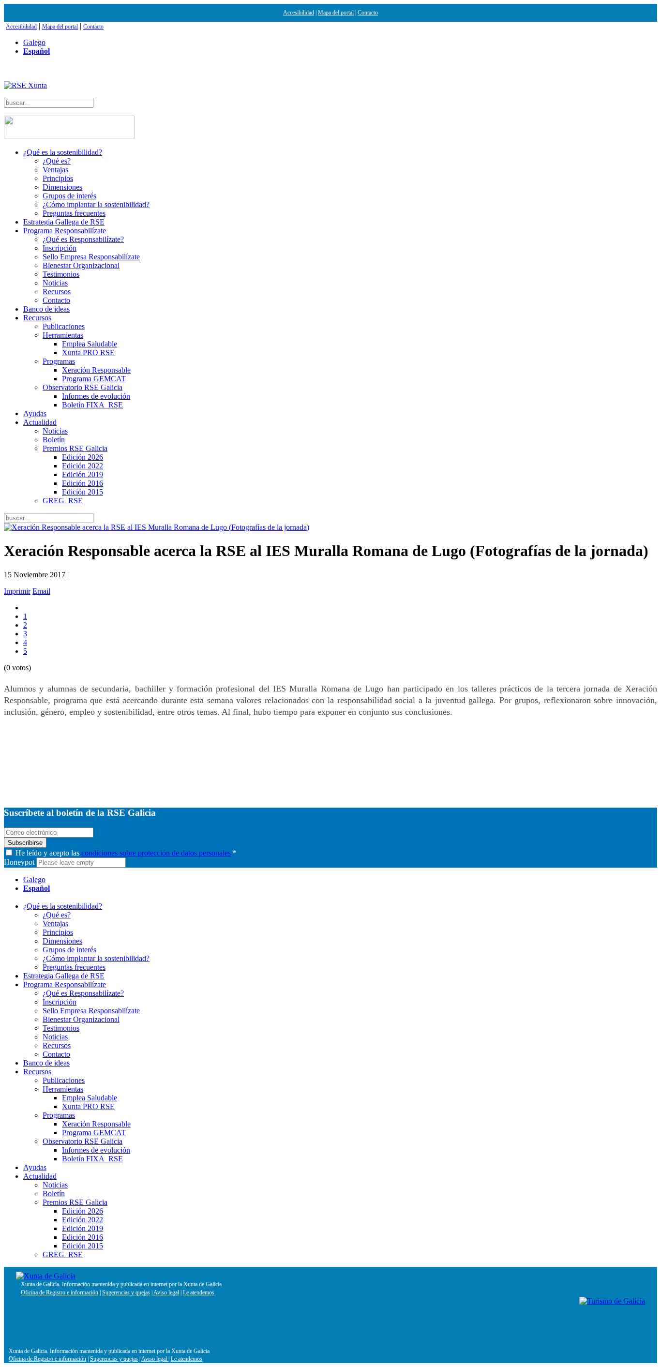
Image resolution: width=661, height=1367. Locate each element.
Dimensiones (62, 187)
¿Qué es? (57, 161)
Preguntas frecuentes (74, 213)
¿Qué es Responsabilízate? (83, 239)
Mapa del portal (336, 12)
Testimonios (61, 274)
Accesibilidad (298, 12)
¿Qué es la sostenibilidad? (62, 152)
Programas (59, 361)
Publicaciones (64, 326)
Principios (58, 178)
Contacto (368, 12)
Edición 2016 (82, 483)
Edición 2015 (82, 492)
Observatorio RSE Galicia (82, 387)
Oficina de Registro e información (59, 1292)
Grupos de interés (69, 196)
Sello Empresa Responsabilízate (91, 257)
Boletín (54, 440)
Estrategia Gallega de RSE (64, 222)
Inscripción (59, 248)
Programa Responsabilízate (64, 230)
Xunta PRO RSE (88, 352)
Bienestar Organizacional (81, 265)
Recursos (57, 291)
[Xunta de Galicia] (45, 1276)
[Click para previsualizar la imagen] (330, 527)
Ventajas (55, 169)
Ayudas (34, 413)
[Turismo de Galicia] (612, 1301)
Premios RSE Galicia (75, 448)
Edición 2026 (82, 457)
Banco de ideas (46, 309)
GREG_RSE (63, 500)
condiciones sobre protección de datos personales (156, 853)
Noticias (55, 283)
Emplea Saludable (89, 344)
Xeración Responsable (96, 370)
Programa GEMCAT (94, 379)
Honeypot (19, 862)
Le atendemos (198, 1292)
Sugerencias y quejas (126, 1292)
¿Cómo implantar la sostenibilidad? (96, 204)
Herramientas (63, 335)
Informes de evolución (96, 396)
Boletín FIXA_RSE (92, 405)
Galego (34, 42)
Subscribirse (25, 842)
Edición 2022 (82, 466)
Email (41, 591)
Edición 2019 (82, 474)
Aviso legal (166, 1292)
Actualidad (40, 422)
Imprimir (17, 591)
